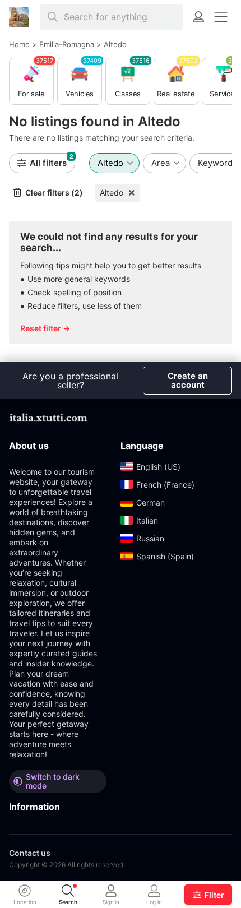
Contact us (29, 853)
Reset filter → (45, 328)
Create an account (188, 380)
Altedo (111, 192)
